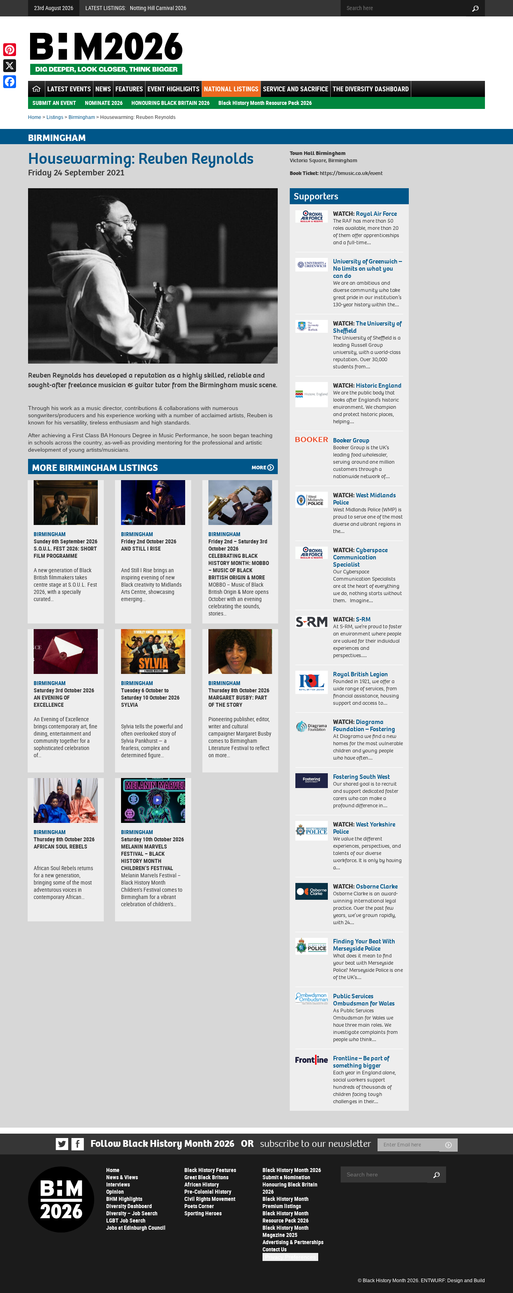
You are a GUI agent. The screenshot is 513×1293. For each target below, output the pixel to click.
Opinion (115, 1191)
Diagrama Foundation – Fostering (364, 725)
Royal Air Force (376, 213)
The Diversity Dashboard (371, 88)
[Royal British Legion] (311, 682)
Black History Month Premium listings (286, 1202)
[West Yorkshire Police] (311, 831)
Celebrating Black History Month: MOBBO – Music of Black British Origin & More (238, 566)
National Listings (231, 88)
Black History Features (210, 1170)
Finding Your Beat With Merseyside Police (364, 945)
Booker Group (352, 440)
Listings (54, 117)
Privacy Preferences (290, 1257)
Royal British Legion (360, 674)
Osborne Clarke (377, 886)
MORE (259, 467)
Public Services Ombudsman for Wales (364, 999)
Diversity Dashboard (129, 1206)
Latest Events (69, 88)
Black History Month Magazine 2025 (286, 1231)
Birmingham (82, 117)
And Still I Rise (141, 548)
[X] (10, 66)
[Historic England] (311, 394)
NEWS (103, 88)
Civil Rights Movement (209, 1199)
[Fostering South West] (311, 780)
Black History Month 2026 (292, 1170)
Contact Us (275, 1249)
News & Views (122, 1177)
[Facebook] (10, 82)
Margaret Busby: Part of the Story (237, 701)
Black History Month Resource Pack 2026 (265, 103)
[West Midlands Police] (311, 500)
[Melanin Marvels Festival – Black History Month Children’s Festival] (153, 800)
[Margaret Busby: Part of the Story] (240, 651)
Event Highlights (173, 88)
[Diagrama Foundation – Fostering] (311, 726)
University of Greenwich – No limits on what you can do (367, 268)
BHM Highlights (124, 1199)
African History (201, 1184)
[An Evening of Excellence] (66, 651)
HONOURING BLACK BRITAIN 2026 (170, 103)
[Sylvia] (153, 651)
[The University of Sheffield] (311, 326)
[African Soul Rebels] (66, 800)
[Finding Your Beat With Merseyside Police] (311, 946)
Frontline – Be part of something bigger (361, 1062)
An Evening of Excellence (52, 701)
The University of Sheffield (367, 327)
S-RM (363, 619)
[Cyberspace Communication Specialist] (311, 553)
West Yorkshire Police (364, 828)
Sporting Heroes (203, 1213)
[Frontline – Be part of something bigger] (311, 1060)
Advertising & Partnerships (293, 1242)
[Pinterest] (10, 50)
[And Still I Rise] (153, 502)
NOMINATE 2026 (104, 103)
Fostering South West (361, 776)
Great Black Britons (206, 1177)
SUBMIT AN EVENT (54, 103)
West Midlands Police (364, 499)
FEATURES (129, 88)
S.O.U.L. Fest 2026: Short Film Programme (65, 552)
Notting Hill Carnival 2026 (158, 8)
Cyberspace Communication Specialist (360, 557)
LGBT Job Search (125, 1220)
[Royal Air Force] (311, 216)
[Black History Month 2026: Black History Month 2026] (106, 53)
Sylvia (129, 704)
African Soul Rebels (60, 846)
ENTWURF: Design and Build (453, 1280)
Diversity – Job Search (132, 1213)
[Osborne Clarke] (311, 891)
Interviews (118, 1184)
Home (34, 117)
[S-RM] (311, 622)
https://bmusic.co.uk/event (351, 173)
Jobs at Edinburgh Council (136, 1227)
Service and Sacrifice (295, 88)
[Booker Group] (311, 439)
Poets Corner (199, 1206)
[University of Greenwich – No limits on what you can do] (311, 265)
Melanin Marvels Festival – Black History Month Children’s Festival (147, 857)
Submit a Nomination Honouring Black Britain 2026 (290, 1184)
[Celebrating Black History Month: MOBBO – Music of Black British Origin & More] (240, 502)
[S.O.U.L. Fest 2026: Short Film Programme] (66, 502)
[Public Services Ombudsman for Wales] (311, 998)
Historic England (379, 385)
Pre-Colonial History (207, 1191)
